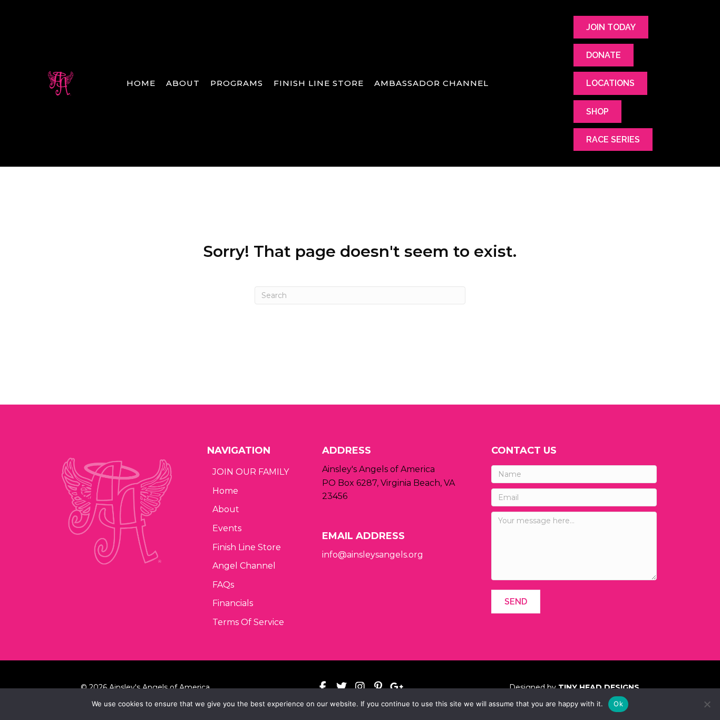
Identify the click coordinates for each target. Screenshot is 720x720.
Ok (618, 703)
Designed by (574, 687)
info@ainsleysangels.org (372, 555)
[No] (707, 704)
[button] (515, 601)
